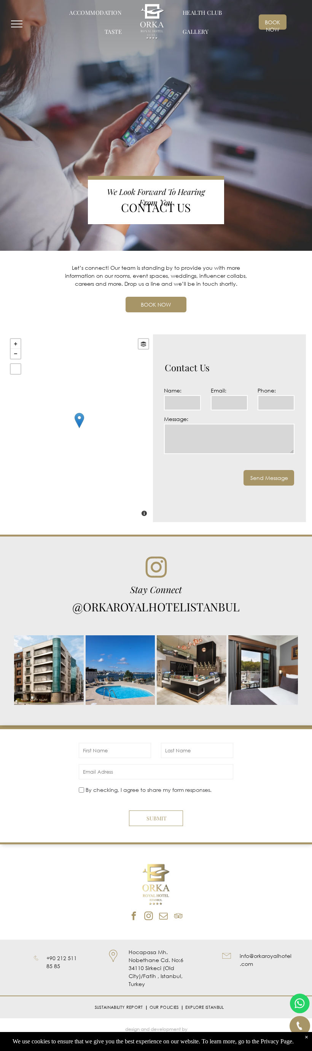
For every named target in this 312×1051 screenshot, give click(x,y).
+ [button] (16, 344)
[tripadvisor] (178, 916)
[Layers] (143, 344)
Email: (218, 390)
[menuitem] (95, 12)
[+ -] (79, 428)
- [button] (16, 354)
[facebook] (133, 916)
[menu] (17, 24)
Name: (172, 390)
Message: (176, 419)
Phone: (267, 390)
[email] (163, 916)
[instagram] (148, 916)
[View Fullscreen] (16, 369)
